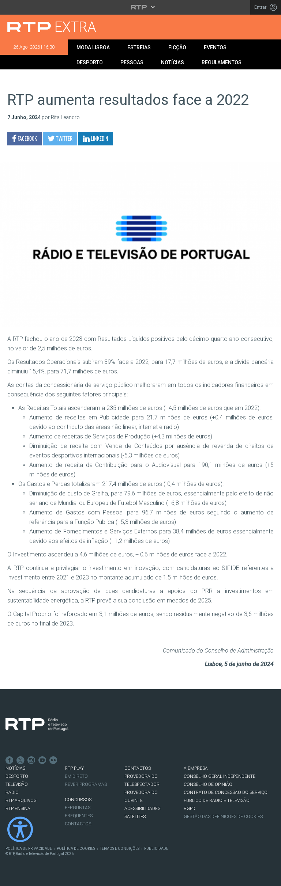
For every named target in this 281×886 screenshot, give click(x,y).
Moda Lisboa (93, 47)
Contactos (78, 823)
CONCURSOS (78, 799)
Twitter (20, 760)
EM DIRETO (76, 776)
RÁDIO (12, 792)
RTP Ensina (17, 808)
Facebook (9, 760)
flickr (53, 760)
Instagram (31, 760)
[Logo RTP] (36, 724)
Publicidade (156, 849)
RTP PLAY (74, 768)
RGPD (189, 808)
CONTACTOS (137, 768)
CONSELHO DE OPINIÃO (208, 784)
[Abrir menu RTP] (141, 7)
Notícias (172, 62)
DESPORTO (16, 776)
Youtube (42, 760)
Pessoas (131, 62)
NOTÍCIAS (15, 768)
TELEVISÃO (16, 784)
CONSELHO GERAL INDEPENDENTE (219, 776)
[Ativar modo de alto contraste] (20, 829)
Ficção (177, 47)
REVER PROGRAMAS (86, 784)
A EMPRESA (196, 768)
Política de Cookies (76, 849)
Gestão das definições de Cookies (223, 816)
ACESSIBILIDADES (142, 808)
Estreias (139, 47)
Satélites (135, 816)
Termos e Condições (119, 849)
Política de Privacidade (28, 849)
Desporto (89, 62)
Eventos (215, 47)
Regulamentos (221, 62)
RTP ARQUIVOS (20, 800)
